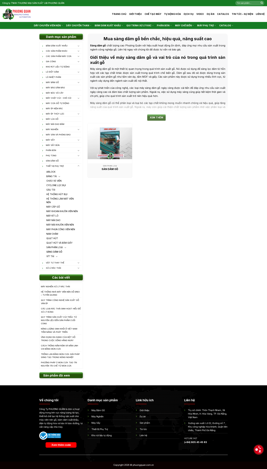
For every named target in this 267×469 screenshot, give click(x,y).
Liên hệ (260, 14)
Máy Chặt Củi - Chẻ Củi (58, 98)
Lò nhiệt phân (53, 77)
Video (200, 14)
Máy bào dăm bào (55, 87)
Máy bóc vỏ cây (55, 93)
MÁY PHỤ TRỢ (205, 25)
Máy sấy (50, 140)
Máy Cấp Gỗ (53, 206)
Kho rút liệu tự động (58, 66)
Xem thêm (156, 117)
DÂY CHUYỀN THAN (77, 25)
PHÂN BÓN (163, 25)
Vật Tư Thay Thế (55, 262)
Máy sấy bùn (52, 145)
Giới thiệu (135, 14)
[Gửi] (261, 3)
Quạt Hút (52, 238)
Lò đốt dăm (52, 72)
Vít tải (50, 256)
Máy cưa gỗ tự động (57, 103)
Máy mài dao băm (55, 124)
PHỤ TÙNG (51, 155)
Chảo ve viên (53, 180)
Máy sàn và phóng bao (58, 134)
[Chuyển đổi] (78, 46)
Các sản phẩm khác (57, 51)
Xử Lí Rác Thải (53, 268)
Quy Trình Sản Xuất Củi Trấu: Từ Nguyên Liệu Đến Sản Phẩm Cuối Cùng (59, 320)
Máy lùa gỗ (52, 119)
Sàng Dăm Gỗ (54, 251)
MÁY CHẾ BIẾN (183, 25)
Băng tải (51, 176)
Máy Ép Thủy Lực (55, 113)
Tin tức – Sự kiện (242, 14)
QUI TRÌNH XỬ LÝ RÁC (138, 25)
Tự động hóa (172, 14)
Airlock (50, 171)
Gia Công (51, 61)
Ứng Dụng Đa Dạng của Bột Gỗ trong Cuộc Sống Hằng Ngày (58, 339)
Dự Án (210, 14)
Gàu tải (50, 189)
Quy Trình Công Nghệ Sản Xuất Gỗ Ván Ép (60, 302)
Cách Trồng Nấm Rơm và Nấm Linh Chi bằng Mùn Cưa (59, 347)
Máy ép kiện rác (54, 108)
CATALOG (223, 14)
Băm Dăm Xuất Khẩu (57, 45)
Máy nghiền (52, 129)
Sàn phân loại (54, 247)
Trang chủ (119, 14)
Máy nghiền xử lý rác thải (55, 286)
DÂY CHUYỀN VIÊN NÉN (47, 25)
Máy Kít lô (52, 215)
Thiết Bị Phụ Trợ (55, 166)
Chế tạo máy (153, 14)
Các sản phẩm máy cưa (58, 56)
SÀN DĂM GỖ (110, 169)
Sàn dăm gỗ (52, 160)
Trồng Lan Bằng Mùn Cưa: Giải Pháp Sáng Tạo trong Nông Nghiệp (60, 356)
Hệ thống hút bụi (56, 194)
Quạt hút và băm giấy (59, 242)
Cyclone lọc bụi (56, 185)
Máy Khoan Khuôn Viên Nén (62, 211)
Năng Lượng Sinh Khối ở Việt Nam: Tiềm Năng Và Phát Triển (59, 330)
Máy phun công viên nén (60, 229)
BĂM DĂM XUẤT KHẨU (108, 25)
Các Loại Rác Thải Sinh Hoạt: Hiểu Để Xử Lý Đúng (61, 310)
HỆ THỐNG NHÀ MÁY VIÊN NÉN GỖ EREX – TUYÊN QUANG (60, 293)
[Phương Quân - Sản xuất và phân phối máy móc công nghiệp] (16, 14)
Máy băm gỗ (52, 82)
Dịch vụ (189, 14)
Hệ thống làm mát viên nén (60, 200)
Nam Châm (52, 233)
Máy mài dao (53, 220)
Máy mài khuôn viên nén (60, 224)
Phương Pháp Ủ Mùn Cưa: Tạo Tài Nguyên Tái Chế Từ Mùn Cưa (59, 364)
